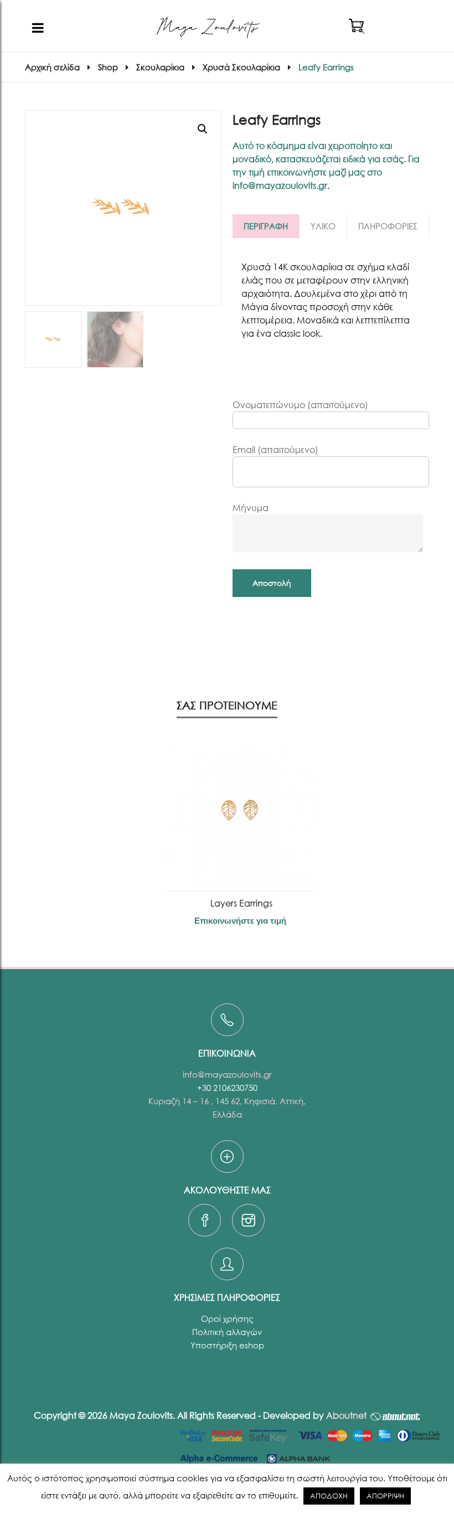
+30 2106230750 (227, 1087)
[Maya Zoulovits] (207, 27)
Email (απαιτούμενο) (275, 449)
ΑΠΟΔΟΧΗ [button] (329, 1496)
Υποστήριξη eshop (227, 1345)
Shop (108, 67)
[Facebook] (204, 1222)
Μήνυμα (251, 507)
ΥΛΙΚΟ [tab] (323, 225)
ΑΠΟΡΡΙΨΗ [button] (385, 1496)
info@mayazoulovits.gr (227, 1074)
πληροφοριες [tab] (387, 225)
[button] (203, 129)
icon (227, 1019)
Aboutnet (346, 1415)
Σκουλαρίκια (160, 67)
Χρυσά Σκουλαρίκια (241, 67)
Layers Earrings (240, 903)
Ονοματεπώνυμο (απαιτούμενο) (300, 404)
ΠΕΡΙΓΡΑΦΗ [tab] (266, 225)
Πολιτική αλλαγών (227, 1331)
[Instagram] (248, 1222)
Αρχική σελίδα (52, 67)
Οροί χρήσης (227, 1318)
